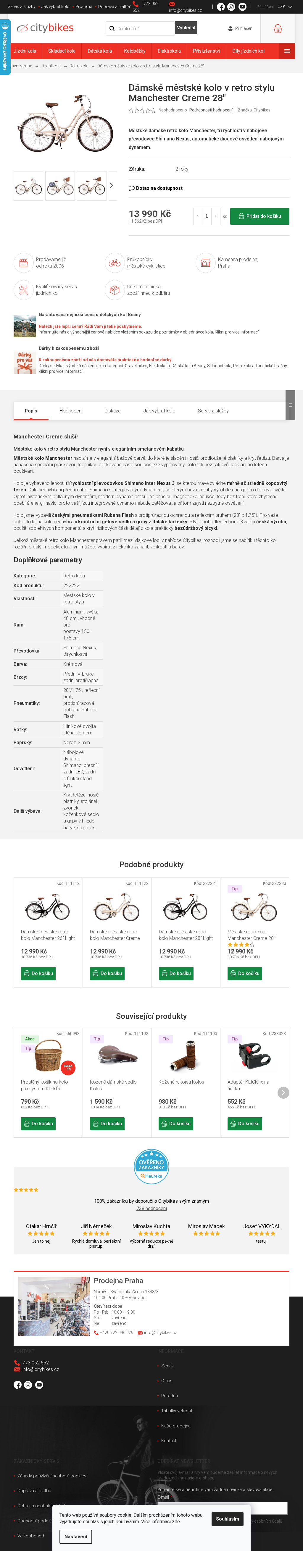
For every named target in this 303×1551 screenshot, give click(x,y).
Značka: (254, 110)
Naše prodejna (176, 1426)
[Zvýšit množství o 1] (215, 216)
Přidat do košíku (263, 216)
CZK (282, 6)
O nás (167, 1380)
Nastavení (76, 1536)
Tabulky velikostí (177, 1411)
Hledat (186, 27)
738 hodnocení (151, 1208)
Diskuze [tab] (113, 411)
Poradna (169, 1395)
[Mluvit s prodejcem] (209, 188)
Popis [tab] (31, 411)
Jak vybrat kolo (55, 6)
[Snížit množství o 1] (198, 216)
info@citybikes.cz (40, 1369)
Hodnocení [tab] (71, 411)
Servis (167, 1366)
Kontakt (168, 1440)
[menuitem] (25, 51)
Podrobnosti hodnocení (211, 110)
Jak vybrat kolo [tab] (159, 411)
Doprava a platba (114, 6)
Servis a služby (22, 6)
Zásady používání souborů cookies (51, 1476)
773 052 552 (35, 1363)
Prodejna (83, 6)
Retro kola (74, 576)
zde (176, 1521)
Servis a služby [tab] (213, 411)
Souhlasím (227, 1519)
